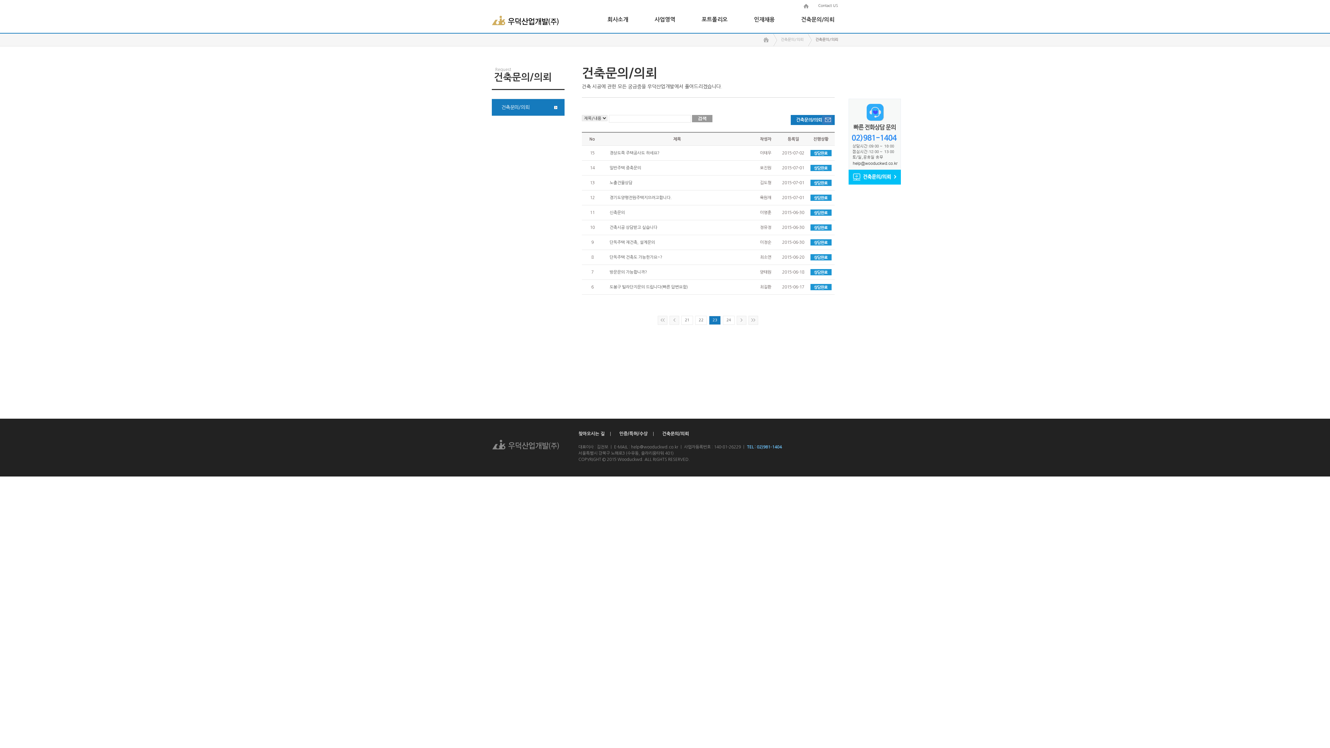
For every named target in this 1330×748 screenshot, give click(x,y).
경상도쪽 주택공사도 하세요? (634, 153)
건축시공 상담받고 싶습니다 (633, 227)
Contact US (828, 6)
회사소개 (618, 19)
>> (753, 320)
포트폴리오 (715, 19)
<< (662, 320)
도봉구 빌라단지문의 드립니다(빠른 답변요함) (649, 287)
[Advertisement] (528, 234)
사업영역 (665, 19)
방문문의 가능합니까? (628, 272)
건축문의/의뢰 (817, 19)
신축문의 (617, 213)
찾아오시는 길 (591, 433)
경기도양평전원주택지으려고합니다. (641, 198)
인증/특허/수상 (633, 433)
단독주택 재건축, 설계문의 (632, 242)
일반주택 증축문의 (625, 168)
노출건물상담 (621, 183)
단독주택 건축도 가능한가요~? (636, 257)
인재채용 (764, 19)
